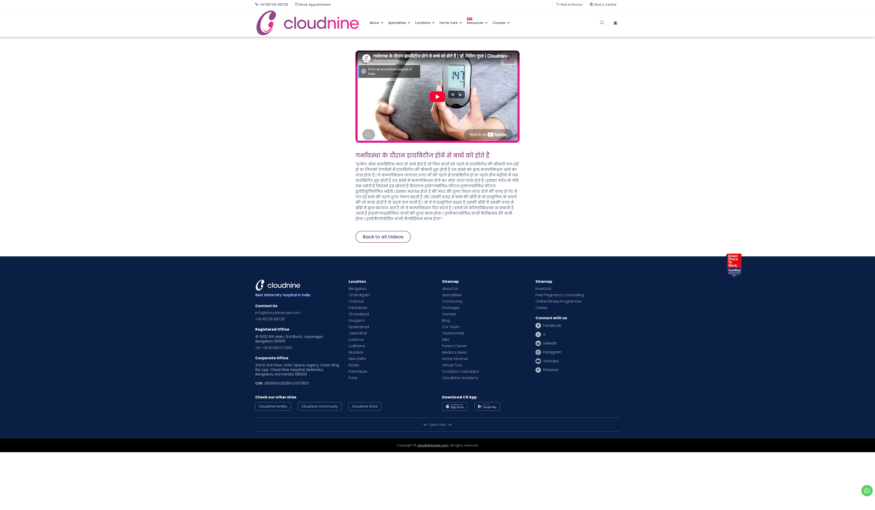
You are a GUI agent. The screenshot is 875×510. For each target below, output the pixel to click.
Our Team (451, 327)
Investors (543, 289)
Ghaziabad (359, 314)
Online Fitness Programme (558, 301)
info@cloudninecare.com (278, 313)
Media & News (454, 352)
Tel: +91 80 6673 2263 (273, 348)
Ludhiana (357, 346)
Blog (446, 321)
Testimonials (453, 333)
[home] (310, 23)
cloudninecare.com (432, 445)
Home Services (455, 359)
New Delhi (357, 359)
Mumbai (356, 352)
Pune (353, 378)
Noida (354, 365)
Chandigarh (359, 295)
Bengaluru (358, 289)
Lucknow (356, 340)
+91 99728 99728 (270, 319)
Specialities (452, 295)
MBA (445, 340)
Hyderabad (359, 327)
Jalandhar (358, 333)
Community (452, 301)
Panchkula (358, 372)
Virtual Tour (452, 365)
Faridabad (358, 308)
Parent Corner (454, 346)
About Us (450, 289)
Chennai (356, 301)
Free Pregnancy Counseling (559, 295)
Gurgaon (357, 321)
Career (541, 308)
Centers (449, 314)
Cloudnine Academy (460, 378)
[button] (374, 23)
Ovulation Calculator (460, 372)
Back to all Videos (383, 237)
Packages (451, 308)
